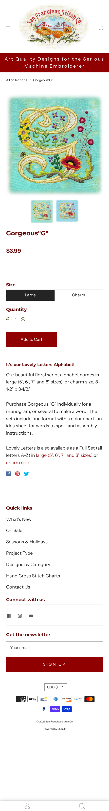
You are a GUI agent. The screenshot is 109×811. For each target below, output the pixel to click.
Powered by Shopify (54, 729)
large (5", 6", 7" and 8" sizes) (64, 455)
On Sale (14, 530)
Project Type (19, 553)
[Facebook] (8, 473)
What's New (18, 519)
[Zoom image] (54, 146)
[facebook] (8, 616)
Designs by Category (28, 564)
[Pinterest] (17, 473)
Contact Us (18, 587)
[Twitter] (26, 473)
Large (30, 294)
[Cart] (100, 26)
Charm (78, 294)
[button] (15, 146)
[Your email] (54, 647)
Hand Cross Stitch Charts (33, 576)
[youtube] (31, 616)
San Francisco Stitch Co (59, 721)
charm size (17, 462)
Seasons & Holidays (27, 542)
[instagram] (19, 616)
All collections (16, 80)
